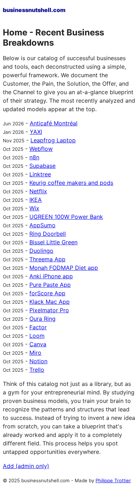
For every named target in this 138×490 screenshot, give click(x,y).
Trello (36, 369)
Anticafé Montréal (53, 123)
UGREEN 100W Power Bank (66, 216)
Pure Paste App (50, 284)
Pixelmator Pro (49, 310)
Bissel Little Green (53, 242)
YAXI (36, 131)
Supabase (42, 165)
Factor (38, 327)
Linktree (40, 174)
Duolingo (41, 250)
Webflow (41, 148)
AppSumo (42, 225)
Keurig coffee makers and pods (71, 182)
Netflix (38, 191)
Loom (37, 335)
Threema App (47, 259)
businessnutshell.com (34, 9)
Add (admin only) (26, 465)
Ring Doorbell (47, 233)
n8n (34, 157)
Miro (35, 352)
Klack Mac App (49, 301)
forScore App (47, 293)
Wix (34, 208)
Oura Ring (42, 318)
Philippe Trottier (113, 480)
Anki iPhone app (51, 276)
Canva (37, 344)
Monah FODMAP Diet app (63, 267)
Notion (38, 361)
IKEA (35, 199)
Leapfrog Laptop (53, 140)
